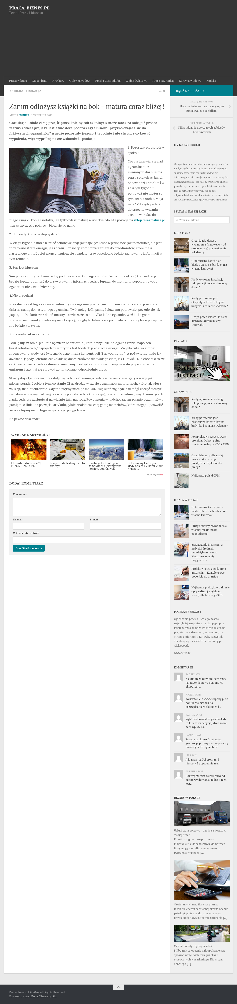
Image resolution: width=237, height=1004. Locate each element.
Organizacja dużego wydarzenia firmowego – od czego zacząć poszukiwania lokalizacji (208, 246)
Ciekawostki (181, 645)
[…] (202, 852)
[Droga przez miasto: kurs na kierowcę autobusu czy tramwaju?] (181, 322)
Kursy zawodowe (190, 81)
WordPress (31, 996)
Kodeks (211, 81)
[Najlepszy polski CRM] (181, 480)
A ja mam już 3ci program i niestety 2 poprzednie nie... (203, 761)
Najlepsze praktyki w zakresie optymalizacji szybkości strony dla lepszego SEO (210, 591)
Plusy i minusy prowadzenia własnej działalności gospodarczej (209, 529)
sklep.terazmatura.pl (149, 220)
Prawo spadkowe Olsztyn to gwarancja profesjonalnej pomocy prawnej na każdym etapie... (207, 743)
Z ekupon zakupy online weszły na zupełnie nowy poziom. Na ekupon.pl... (206, 682)
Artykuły (58, 81)
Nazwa (18, 519)
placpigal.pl (214, 623)
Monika (24, 115)
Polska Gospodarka (108, 81)
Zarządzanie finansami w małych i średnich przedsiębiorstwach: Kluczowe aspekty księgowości (207, 552)
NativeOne (87, 475)
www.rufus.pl (182, 653)
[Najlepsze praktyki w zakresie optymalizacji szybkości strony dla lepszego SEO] (181, 592)
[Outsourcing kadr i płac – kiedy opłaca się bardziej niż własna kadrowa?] (181, 265)
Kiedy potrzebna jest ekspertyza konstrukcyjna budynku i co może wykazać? (209, 302)
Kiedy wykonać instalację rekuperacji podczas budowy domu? (209, 283)
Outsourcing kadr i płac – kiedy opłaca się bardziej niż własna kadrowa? (209, 264)
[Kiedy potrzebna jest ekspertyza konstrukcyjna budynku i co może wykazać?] (181, 303)
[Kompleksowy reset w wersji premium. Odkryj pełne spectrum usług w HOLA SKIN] (181, 441)
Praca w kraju (18, 81)
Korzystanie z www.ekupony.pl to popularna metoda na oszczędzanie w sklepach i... (207, 702)
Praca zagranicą (163, 81)
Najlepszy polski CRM (205, 475)
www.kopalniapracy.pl (208, 641)
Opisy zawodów (79, 81)
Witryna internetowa (26, 533)
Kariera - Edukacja (25, 91)
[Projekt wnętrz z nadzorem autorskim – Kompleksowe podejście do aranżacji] (181, 573)
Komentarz (20, 494)
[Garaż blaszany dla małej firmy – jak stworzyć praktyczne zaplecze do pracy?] (181, 460)
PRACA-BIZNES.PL (29, 8)
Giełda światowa (136, 81)
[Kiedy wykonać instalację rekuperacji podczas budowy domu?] (181, 284)
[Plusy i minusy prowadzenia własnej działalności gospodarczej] (181, 531)
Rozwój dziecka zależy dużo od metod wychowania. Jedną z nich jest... (206, 779)
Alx (54, 996)
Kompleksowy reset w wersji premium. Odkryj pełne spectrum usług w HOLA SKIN (210, 440)
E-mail (95, 519)
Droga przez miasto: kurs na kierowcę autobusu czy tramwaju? (209, 320)
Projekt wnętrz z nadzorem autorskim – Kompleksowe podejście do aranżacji (208, 572)
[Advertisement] (118, 48)
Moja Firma (39, 81)
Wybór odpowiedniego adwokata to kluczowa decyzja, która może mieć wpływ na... (206, 723)
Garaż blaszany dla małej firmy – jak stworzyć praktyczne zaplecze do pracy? (207, 461)
